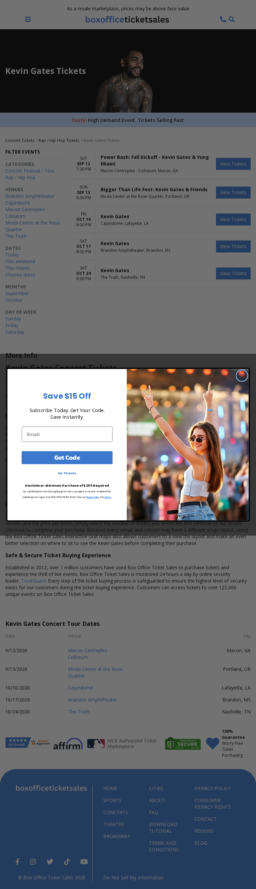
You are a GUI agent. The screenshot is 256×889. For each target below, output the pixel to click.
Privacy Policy (92, 496)
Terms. (108, 496)
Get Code (67, 457)
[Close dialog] (242, 375)
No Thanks (67, 473)
